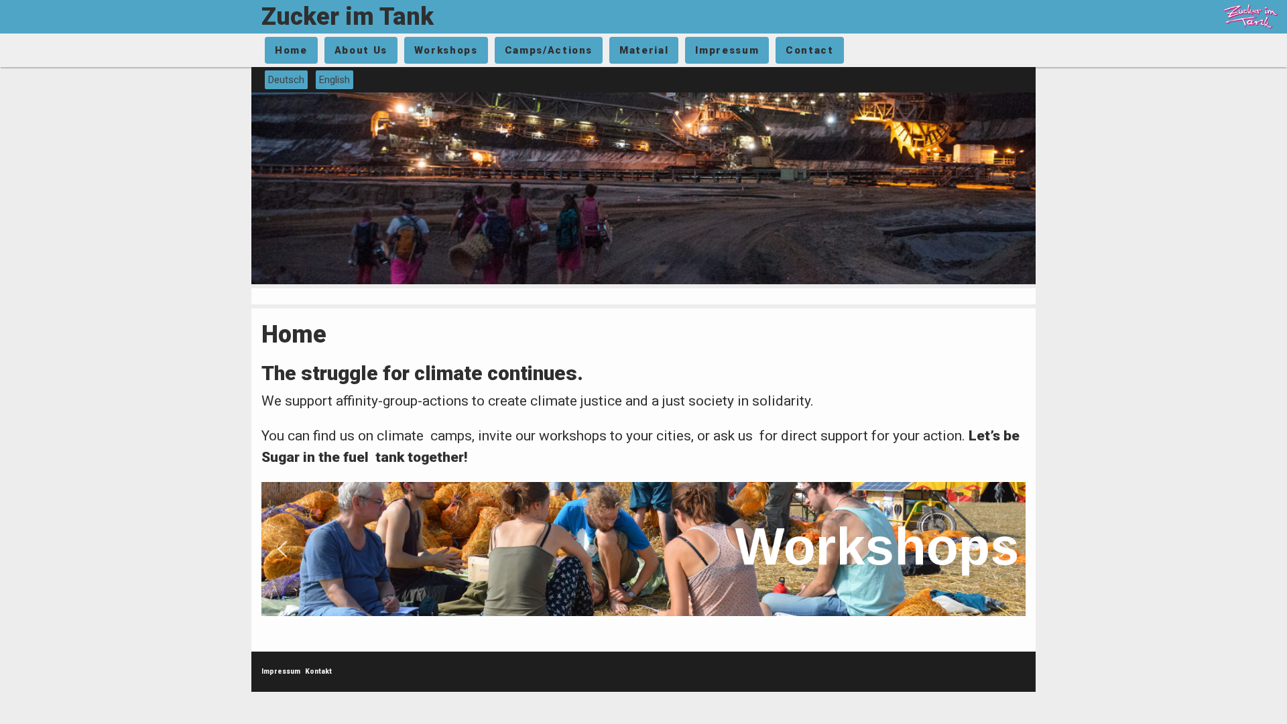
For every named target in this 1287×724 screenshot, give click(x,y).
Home (291, 50)
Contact (810, 50)
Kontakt (318, 671)
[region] (643, 549)
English (334, 80)
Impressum (727, 50)
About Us (360, 50)
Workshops (446, 50)
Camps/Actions (549, 50)
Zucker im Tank (347, 17)
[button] (643, 549)
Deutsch (286, 80)
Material (643, 50)
